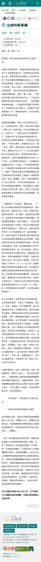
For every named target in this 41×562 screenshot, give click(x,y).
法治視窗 (21, 10)
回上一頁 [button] (22, 18)
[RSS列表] (9, 548)
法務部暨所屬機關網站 (10, 3)
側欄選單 (3, 3)
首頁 (13, 10)
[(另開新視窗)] (5, 548)
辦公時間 (26, 537)
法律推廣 (32, 10)
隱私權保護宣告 (10, 526)
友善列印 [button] (34, 18)
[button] (4, 18)
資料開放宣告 (9, 530)
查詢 (37, 3)
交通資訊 (19, 537)
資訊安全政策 (22, 526)
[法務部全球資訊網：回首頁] (20, 3)
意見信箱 (33, 526)
